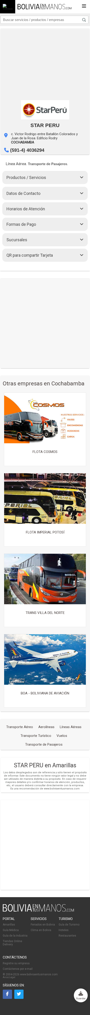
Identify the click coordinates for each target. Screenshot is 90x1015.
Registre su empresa (16, 963)
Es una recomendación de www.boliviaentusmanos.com (45, 788)
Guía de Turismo (69, 924)
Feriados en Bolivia (43, 924)
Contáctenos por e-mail (18, 968)
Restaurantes (67, 935)
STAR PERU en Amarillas (45, 765)
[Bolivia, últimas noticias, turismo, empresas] (38, 910)
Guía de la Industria (15, 935)
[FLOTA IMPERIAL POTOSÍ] (45, 498)
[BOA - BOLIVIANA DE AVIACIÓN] (45, 659)
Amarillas (9, 924)
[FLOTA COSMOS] (45, 418)
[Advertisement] (45, 63)
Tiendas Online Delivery (12, 943)
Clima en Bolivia (41, 930)
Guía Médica (11, 930)
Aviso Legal (9, 977)
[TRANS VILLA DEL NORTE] (45, 579)
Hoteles (64, 930)
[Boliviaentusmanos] (7, 6)
